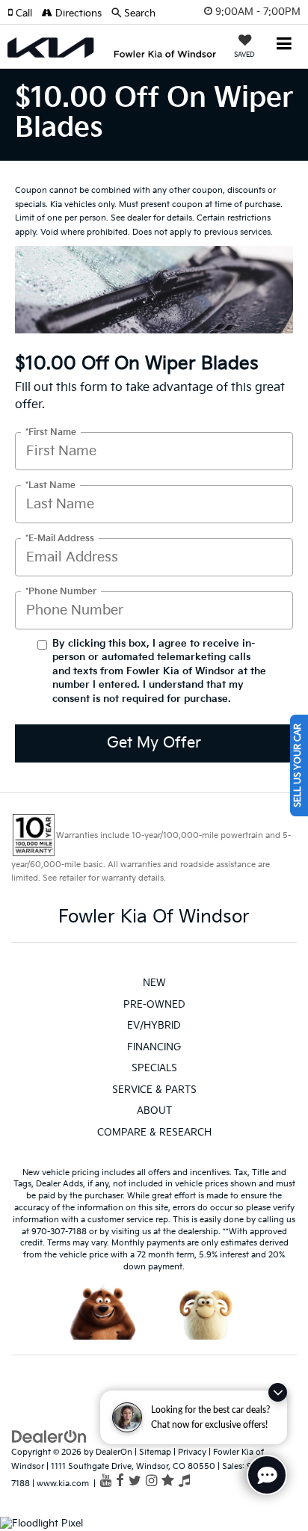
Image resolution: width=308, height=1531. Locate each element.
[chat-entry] (267, 1475)
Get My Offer (154, 743)
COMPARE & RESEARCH (154, 1133)
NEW (154, 983)
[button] (24, 13)
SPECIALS (154, 1068)
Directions (77, 13)
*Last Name (50, 485)
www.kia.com (63, 1483)
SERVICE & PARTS (154, 1090)
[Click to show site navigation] (284, 45)
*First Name (50, 432)
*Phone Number (60, 591)
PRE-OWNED (154, 1005)
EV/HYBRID (154, 1026)
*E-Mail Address (59, 538)
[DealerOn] (49, 1437)
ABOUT (154, 1111)
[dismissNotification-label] (277, 1392)
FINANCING (154, 1047)
